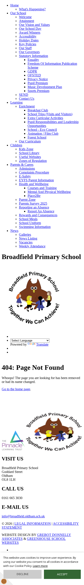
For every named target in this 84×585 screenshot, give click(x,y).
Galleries (25, 234)
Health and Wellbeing (33, 184)
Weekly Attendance (32, 246)
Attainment (26, 21)
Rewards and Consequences (38, 215)
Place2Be (34, 196)
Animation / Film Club (43, 133)
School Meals (28, 219)
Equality (33, 60)
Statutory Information (33, 56)
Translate (42, 344)
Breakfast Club (38, 110)
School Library (29, 153)
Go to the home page (16, 389)
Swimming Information (35, 227)
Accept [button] (62, 574)
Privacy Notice (38, 79)
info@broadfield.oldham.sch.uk (23, 516)
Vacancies (26, 242)
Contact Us (26, 98)
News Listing (28, 238)
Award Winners (29, 32)
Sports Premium (38, 91)
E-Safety (25, 176)
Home (14, 5)
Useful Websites (30, 157)
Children (16, 145)
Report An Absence (41, 211)
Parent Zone (27, 199)
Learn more (40, 566)
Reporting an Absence (34, 207)
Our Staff (25, 48)
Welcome (25, 17)
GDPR (32, 71)
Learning (16, 102)
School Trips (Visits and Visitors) (50, 114)
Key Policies (27, 44)
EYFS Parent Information (36, 180)
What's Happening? (32, 9)
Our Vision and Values (34, 25)
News (14, 230)
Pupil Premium (38, 83)
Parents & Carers (21, 164)
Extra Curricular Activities (45, 118)
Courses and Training (42, 188)
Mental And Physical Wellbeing (49, 192)
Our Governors (29, 52)
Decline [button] (22, 574)
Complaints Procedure (34, 172)
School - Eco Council (42, 129)
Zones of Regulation (33, 161)
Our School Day (30, 28)
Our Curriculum (30, 141)
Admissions (27, 168)
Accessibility (27, 36)
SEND (23, 94)
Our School (18, 13)
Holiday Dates (29, 40)
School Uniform (30, 223)
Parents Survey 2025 (33, 203)
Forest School (37, 137)
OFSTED (34, 75)
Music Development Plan (45, 87)
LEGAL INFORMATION (32, 523)
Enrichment (27, 106)
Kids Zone (26, 149)
